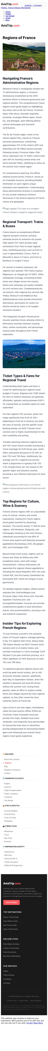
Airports (7, 787)
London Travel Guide (11, 948)
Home (8, 12)
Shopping (8, 821)
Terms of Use (12, 1000)
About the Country (11, 759)
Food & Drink (9, 814)
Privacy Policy (23, 1000)
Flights (8, 14)
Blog (7, 20)
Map (6, 766)
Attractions (8, 831)
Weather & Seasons (12, 770)
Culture (7, 773)
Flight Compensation (12, 790)
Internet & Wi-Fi (10, 858)
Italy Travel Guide (10, 925)
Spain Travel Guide (10, 929)
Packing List (9, 852)
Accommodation (11, 811)
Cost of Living (10, 817)
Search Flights (11, 902)
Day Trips (8, 838)
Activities (6, 983)
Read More (38, 1023)
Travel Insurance (11, 862)
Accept (29, 1023)
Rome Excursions (9, 952)
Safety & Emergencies (13, 865)
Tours (6, 835)
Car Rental (10, 16)
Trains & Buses (8, 975)
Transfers (8, 797)
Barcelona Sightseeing (11, 956)
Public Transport (11, 794)
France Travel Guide (11, 917)
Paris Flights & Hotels (11, 944)
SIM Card (8, 855)
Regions (8, 763)
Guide (8, 18)
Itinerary (7, 841)
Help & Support (35, 1000)
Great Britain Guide (10, 921)
